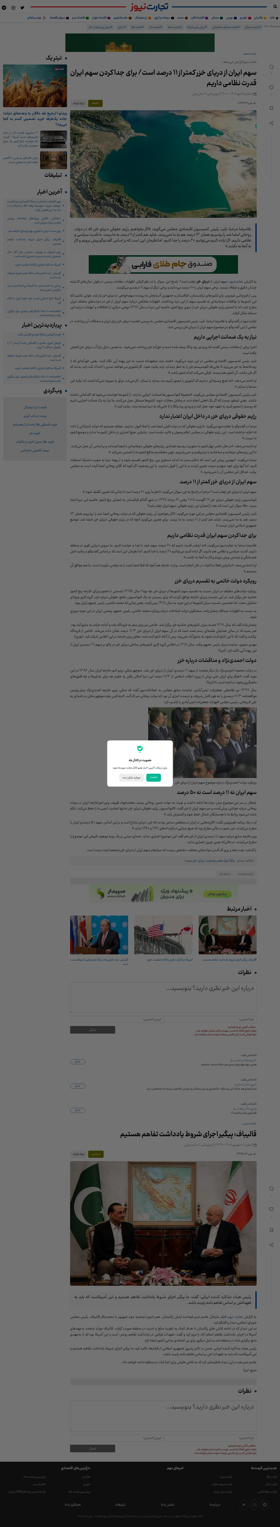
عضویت (154, 777)
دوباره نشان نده (132, 777)
